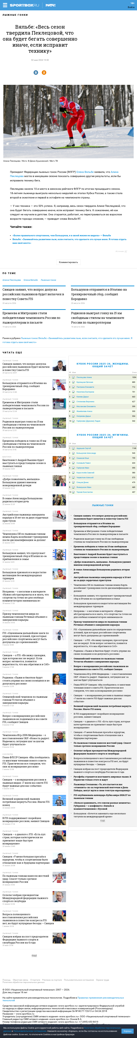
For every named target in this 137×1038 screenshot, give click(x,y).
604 (133, 463)
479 (133, 482)
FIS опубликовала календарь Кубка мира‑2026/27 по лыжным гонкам (102, 797)
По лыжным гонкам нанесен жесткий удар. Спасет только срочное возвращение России (102, 744)
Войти (131, 7)
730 (133, 458)
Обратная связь (20, 980)
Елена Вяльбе (85, 172)
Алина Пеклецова (12, 280)
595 (133, 468)
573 (133, 478)
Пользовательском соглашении (30, 1031)
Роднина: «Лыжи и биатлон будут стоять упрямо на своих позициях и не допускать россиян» (102, 652)
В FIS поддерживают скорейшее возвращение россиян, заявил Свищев (99, 715)
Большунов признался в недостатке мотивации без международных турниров (102, 605)
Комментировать (68, 262)
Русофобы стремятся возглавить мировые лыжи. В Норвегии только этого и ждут (102, 778)
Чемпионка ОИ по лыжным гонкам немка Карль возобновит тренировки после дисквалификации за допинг (102, 587)
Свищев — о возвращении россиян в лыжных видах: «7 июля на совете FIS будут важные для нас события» (102, 698)
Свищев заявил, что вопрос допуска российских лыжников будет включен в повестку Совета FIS (33, 294)
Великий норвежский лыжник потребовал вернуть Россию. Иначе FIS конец (102, 708)
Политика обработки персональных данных (24, 982)
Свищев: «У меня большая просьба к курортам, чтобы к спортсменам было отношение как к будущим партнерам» (99, 735)
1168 (134, 448)
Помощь (7, 980)
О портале (35, 980)
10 (70, 421)
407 (133, 492)
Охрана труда (102, 980)
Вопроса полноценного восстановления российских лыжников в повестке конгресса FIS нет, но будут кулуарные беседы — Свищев (102, 761)
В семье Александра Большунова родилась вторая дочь (102, 571)
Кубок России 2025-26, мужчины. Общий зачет (103, 436)
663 (133, 397)
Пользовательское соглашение (79, 980)
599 (133, 406)
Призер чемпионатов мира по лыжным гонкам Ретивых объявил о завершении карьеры (100, 623)
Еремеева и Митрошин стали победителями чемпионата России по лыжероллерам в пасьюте (31, 317)
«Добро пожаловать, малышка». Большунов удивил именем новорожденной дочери (102, 563)
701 (133, 392)
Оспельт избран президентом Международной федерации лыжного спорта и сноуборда (100, 752)
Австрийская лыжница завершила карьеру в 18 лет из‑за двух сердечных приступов (102, 579)
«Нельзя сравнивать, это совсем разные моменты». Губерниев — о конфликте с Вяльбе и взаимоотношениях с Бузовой (102, 805)
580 (133, 473)
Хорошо (127, 1031)
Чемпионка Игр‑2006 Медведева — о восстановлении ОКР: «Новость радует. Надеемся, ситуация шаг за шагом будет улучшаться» (103, 676)
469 (133, 487)
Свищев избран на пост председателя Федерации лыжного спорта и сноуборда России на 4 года (101, 770)
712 (133, 387)
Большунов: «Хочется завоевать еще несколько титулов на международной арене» (100, 815)
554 (133, 416)
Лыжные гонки (15, 15)
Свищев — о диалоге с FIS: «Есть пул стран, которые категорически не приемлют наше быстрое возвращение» (102, 724)
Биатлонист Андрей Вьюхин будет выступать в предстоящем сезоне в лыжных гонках (101, 556)
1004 (134, 377)
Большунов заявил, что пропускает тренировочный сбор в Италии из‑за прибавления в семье (103, 597)
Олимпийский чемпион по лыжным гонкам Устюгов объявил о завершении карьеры (99, 660)
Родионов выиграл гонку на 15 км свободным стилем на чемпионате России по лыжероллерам (97, 317)
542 (133, 421)
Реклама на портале (52, 980)
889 (133, 382)
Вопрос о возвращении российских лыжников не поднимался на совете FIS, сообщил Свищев (101, 668)
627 (133, 402)
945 (133, 453)
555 (133, 411)
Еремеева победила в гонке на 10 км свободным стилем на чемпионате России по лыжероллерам (101, 548)
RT (126, 251)
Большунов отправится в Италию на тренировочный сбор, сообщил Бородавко (99, 294)
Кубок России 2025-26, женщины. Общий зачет (103, 365)
